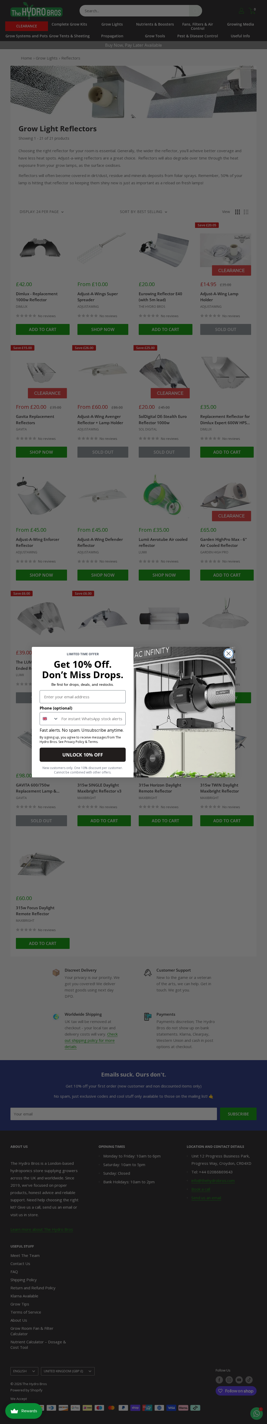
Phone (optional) (56, 708)
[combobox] (49, 718)
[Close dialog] (228, 653)
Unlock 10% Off (82, 755)
